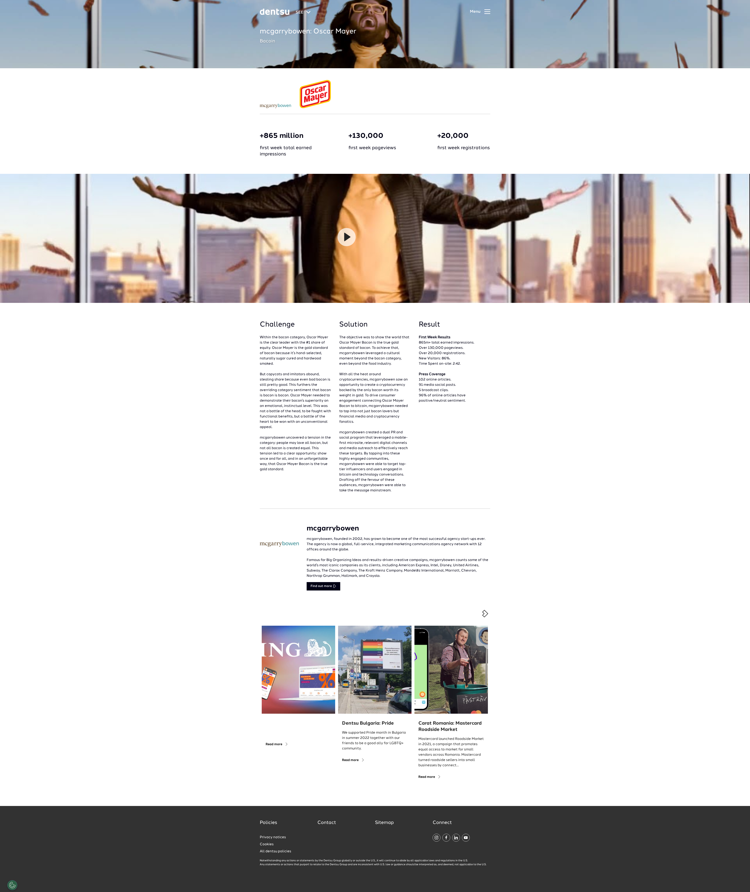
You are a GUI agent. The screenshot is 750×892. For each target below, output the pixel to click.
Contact (326, 822)
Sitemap (384, 822)
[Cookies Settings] (12, 885)
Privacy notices (273, 837)
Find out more (322, 586)
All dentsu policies (275, 851)
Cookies (267, 844)
